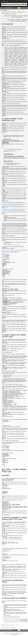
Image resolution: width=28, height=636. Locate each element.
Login (10, 1)
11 (9, 10)
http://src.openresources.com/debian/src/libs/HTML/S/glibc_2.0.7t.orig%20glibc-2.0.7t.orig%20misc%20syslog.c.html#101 (14, 205)
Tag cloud (14, 1)
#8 (2, 402)
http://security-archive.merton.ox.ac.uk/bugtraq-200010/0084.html (14, 250)
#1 (8, 391)
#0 (2, 298)
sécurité (9, 627)
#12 (2, 406)
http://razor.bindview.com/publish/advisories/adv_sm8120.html (13, 322)
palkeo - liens (5, 1)
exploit (14, 627)
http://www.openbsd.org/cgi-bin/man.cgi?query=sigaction (12, 40)
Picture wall (20, 1)
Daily (24, 1)
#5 (2, 302)
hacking (4, 627)
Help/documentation (14, 634)
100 (16, 630)
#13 (2, 407)
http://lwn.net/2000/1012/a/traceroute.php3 (12, 244)
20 (12, 630)
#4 (2, 301)
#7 (2, 401)
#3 (2, 394)
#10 (2, 404)
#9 (2, 403)
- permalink (11, 624)
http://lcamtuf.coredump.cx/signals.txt (13, 12)
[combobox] (7, 5)
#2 (2, 300)
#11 (2, 405)
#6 (2, 304)
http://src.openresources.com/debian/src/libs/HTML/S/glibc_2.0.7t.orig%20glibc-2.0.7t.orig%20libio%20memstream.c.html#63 (14, 210)
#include (3, 254)
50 (14, 630)
